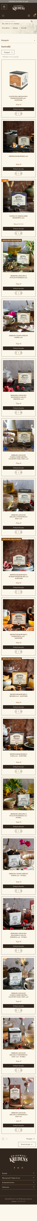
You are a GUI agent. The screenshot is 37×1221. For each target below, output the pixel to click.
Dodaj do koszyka (18, 109)
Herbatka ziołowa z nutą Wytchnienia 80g (18, 277)
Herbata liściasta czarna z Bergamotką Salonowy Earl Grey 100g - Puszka (18, 996)
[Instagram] (22, 1168)
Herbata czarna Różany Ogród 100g (18, 336)
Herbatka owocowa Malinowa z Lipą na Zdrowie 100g (18, 397)
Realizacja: (14, 1201)
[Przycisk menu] (3, 16)
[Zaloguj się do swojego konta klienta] (29, 16)
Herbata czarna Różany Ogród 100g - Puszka (18, 874)
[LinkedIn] (18, 1168)
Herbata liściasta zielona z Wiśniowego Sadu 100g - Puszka (18, 1055)
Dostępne (8, 52)
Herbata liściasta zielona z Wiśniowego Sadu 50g (18, 1114)
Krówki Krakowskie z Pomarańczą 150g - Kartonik (18, 636)
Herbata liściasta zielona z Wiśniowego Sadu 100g (18, 516)
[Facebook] (14, 1168)
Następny (29, 1139)
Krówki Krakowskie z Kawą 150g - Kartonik (18, 755)
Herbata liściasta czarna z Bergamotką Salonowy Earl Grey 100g (18, 457)
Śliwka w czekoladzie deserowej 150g (18, 217)
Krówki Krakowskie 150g (18, 156)
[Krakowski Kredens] (18, 10)
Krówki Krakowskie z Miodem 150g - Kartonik (19, 695)
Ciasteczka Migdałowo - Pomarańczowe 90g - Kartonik (18, 98)
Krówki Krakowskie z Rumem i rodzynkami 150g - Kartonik (18, 576)
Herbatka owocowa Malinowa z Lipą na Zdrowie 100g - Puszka (18, 935)
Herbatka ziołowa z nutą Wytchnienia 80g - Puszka (18, 815)
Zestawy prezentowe (4, 7)
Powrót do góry (27, 1144)
